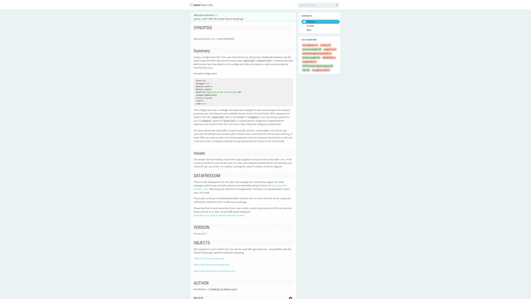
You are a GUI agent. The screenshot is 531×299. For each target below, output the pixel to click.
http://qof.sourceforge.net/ (209, 258)
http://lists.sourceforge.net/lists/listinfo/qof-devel (219, 215)
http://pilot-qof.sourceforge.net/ (211, 264)
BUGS (309, 30)
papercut (330, 49)
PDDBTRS (329, 57)
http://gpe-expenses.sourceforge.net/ (214, 271)
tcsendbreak (310, 45)
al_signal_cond (321, 70)
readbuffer (309, 61)
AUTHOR (310, 26)
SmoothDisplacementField (317, 53)
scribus (325, 45)
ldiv (306, 70)
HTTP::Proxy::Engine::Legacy (317, 66)
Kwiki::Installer (311, 57)
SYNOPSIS (311, 22)
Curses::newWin (312, 49)
